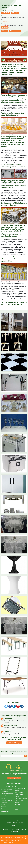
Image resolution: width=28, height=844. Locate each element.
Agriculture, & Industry (6, 789)
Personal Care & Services (21, 798)
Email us (5, 31)
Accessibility (23, 820)
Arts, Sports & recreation (7, 793)
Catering (3, 798)
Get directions (5, 21)
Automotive (4, 796)
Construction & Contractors (4, 803)
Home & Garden (5, 811)
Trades (16, 809)
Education (3, 806)
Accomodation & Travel (7, 787)
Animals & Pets (4, 791)
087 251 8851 (6, 13)
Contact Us (8, 822)
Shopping (17, 807)
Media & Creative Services (19, 795)
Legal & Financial (19, 792)
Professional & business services (21, 801)
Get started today (13, 743)
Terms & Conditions (7, 820)
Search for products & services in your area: (14, 752)
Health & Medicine (5, 809)
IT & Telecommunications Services (20, 788)
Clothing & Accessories (6, 800)
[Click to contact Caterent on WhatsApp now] (14, 60)
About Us (14, 825)
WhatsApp (15, 13)
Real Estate (17, 804)
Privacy (16, 820)
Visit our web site (15, 31)
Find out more (11, 842)
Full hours (4, 27)
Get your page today (13, 778)
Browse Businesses (18, 822)
